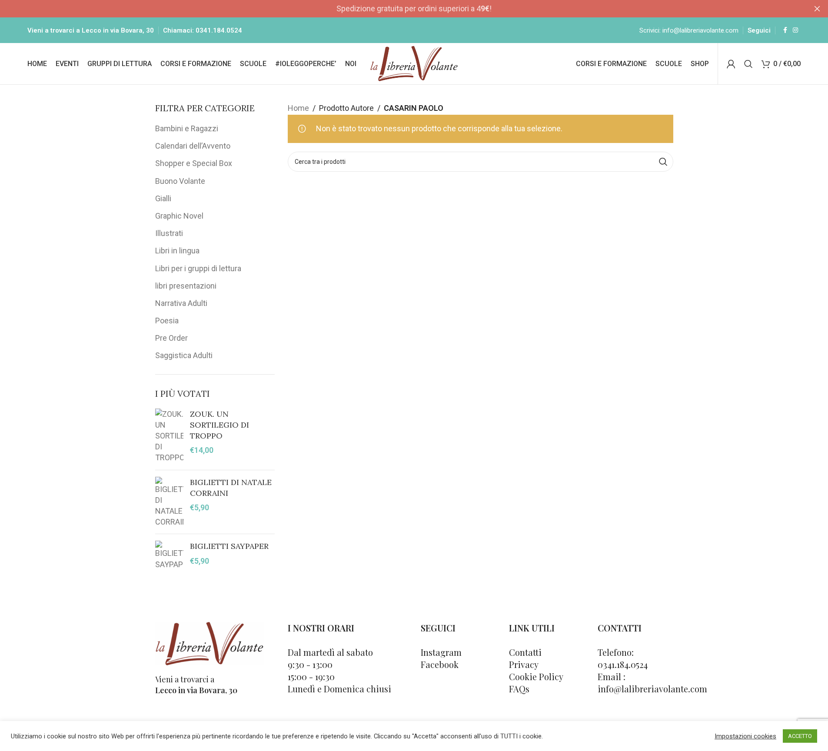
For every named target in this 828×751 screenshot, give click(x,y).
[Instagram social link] (795, 30)
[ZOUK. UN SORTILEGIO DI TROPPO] (169, 436)
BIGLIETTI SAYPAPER (229, 546)
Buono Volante (180, 181)
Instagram (441, 652)
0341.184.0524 (219, 30)
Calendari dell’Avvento (192, 145)
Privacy (524, 664)
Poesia (167, 320)
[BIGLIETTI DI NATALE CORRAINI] (169, 502)
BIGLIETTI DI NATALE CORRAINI (231, 487)
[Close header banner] (817, 8)
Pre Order (171, 337)
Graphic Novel (179, 215)
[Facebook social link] (785, 30)
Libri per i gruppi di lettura (198, 268)
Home (298, 108)
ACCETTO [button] (800, 736)
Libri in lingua (177, 250)
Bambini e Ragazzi (186, 128)
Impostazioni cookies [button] (745, 736)
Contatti (525, 652)
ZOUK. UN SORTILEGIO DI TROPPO (219, 425)
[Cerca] (748, 64)
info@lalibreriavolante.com (700, 30)
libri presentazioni (185, 285)
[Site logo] (414, 62)
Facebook (440, 664)
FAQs (519, 689)
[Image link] (209, 642)
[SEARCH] (663, 162)
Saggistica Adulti (184, 355)
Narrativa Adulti (181, 303)
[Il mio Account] (731, 64)
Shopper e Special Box (193, 163)
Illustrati (169, 233)
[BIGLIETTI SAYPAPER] (169, 555)
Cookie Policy (536, 676)
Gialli (163, 198)
